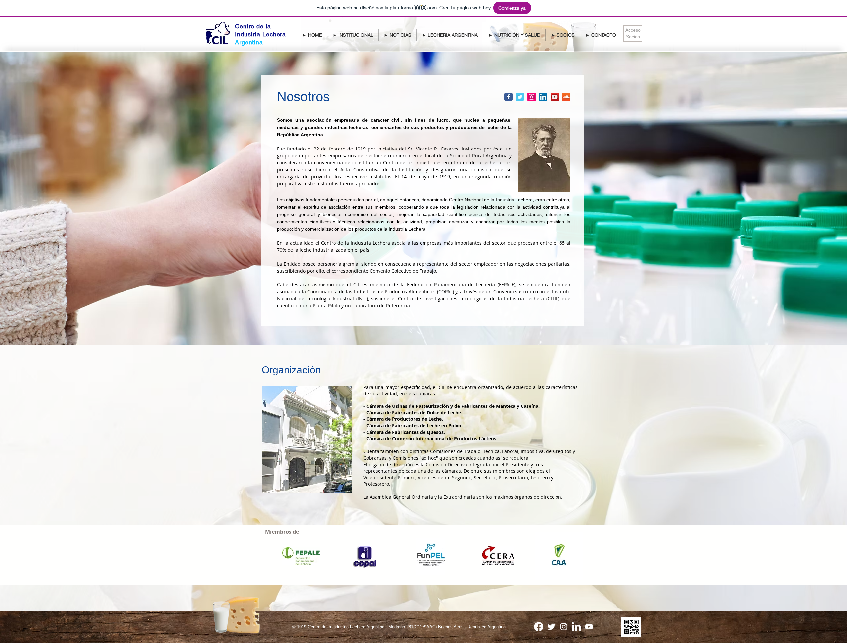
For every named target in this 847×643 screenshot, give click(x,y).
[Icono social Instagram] (531, 97)
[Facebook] (538, 626)
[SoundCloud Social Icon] (566, 97)
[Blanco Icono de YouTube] (589, 626)
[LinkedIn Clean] (576, 626)
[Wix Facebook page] (508, 97)
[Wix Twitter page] (520, 97)
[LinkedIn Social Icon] (543, 97)
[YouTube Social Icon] (555, 97)
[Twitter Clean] (551, 626)
